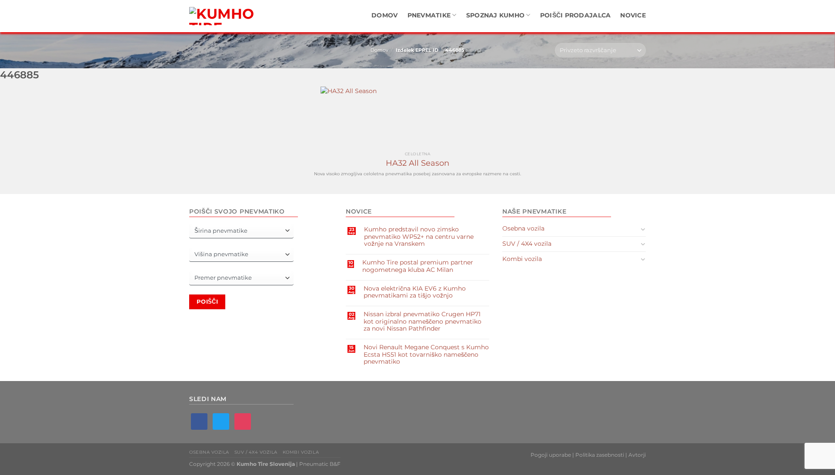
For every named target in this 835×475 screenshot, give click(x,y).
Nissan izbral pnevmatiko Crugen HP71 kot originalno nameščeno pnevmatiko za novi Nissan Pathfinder (422, 321)
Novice (633, 15)
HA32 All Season (417, 163)
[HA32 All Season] (417, 117)
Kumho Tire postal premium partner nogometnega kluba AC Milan (417, 266)
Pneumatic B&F (320, 464)
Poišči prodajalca (575, 15)
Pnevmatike (429, 15)
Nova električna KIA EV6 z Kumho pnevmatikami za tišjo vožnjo (415, 292)
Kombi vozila (522, 258)
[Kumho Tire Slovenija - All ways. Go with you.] (224, 16)
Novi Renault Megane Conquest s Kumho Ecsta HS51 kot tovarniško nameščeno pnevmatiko (426, 354)
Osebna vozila (523, 228)
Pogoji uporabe (551, 455)
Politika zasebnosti (599, 455)
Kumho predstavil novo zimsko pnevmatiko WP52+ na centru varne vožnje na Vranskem (419, 236)
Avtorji (637, 455)
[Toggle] (643, 229)
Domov (384, 15)
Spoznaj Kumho (495, 15)
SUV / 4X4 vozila (526, 243)
